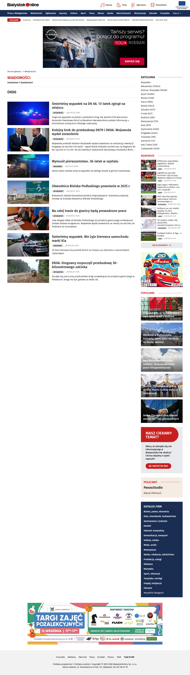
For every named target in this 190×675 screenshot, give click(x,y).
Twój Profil (129, 657)
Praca (91, 13)
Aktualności (58, 113)
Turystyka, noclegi (153, 578)
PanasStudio (153, 487)
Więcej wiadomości (160, 245)
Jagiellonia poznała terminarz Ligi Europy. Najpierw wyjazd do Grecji (169, 175)
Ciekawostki (147, 148)
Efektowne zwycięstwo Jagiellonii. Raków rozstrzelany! (167, 163)
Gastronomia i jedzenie (155, 521)
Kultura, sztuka (151, 540)
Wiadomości (36, 13)
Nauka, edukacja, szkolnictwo (159, 554)
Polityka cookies (82, 664)
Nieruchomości (124, 13)
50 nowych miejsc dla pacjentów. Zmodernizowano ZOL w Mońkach (168, 222)
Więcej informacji (152, 493)
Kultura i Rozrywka (150, 90)
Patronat (83, 657)
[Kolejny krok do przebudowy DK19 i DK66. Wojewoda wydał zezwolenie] (28, 139)
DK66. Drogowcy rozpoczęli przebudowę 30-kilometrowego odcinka (85, 265)
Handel (147, 526)
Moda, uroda (150, 545)
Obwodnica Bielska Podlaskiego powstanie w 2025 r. (91, 186)
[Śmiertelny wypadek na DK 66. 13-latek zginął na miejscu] (28, 113)
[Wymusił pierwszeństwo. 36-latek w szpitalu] (28, 166)
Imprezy (109, 5)
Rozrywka (148, 569)
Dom (143, 125)
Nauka (110, 13)
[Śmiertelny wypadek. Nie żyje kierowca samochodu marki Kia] (28, 245)
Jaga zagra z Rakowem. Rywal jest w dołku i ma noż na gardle (168, 187)
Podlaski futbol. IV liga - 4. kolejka (169, 234)
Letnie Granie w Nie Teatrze (118, 20)
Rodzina (145, 117)
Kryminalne (146, 129)
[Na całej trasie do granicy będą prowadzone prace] (28, 218)
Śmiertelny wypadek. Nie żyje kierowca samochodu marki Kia (90, 239)
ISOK (119, 657)
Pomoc (111, 657)
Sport (83, 13)
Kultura (73, 13)
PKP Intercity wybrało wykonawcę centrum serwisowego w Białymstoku (167, 199)
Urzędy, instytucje (153, 583)
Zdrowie (153, 13)
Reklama (148, 564)
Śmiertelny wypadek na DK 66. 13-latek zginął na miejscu (88, 106)
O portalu (60, 657)
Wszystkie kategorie (154, 592)
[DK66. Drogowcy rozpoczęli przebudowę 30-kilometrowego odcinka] (28, 271)
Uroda (144, 113)
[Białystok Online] (23, 5)
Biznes (101, 13)
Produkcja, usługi (153, 559)
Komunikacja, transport (156, 535)
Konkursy (27, 20)
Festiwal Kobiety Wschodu (142, 20)
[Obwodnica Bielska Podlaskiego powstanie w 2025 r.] (28, 192)
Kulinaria (145, 140)
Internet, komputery (154, 530)
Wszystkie (146, 82)
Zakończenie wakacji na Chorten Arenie (68, 20)
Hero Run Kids (161, 20)
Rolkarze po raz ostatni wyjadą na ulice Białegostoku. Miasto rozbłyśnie (168, 211)
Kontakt (101, 657)
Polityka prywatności (62, 664)
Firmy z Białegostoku (17, 13)
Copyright (96, 664)
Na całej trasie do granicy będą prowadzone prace (89, 211)
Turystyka (165, 13)
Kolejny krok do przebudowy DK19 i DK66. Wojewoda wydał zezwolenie (91, 132)
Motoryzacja (140, 13)
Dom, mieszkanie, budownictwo (160, 516)
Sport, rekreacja (152, 573)
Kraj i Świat (146, 144)
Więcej (176, 13)
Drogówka (58, 166)
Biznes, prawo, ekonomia (156, 511)
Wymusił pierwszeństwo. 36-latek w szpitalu (85, 161)
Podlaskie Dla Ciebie (41, 20)
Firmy (124, 5)
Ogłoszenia (141, 5)
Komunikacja (161, 5)
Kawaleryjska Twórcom (96, 20)
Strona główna (14, 71)
